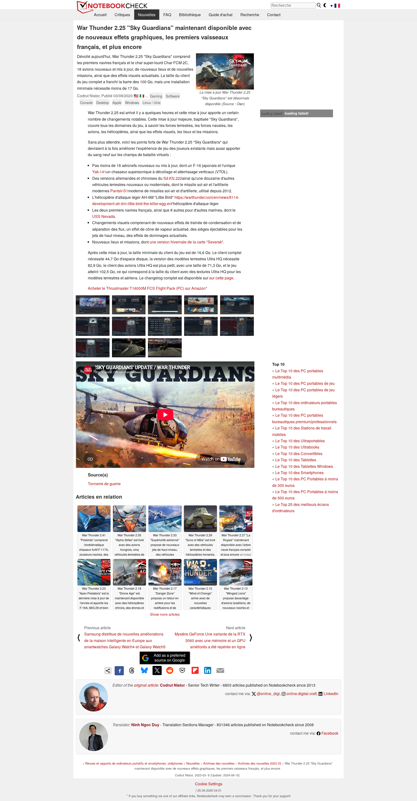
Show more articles (165, 614)
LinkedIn (330, 693)
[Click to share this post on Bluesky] (144, 670)
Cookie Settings (208, 784)
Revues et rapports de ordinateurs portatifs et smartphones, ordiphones (134, 763)
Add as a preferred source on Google (169, 657)
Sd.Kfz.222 (172, 178)
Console (86, 102)
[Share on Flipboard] (195, 670)
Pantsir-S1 (119, 190)
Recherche (249, 14)
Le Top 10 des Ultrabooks (297, 447)
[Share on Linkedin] (207, 670)
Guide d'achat (220, 14)
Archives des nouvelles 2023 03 (259, 763)
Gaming (156, 95)
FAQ (167, 14)
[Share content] (108, 670)
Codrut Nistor (172, 685)
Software (173, 95)
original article (146, 685)
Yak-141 (99, 171)
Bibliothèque (190, 14)
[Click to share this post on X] (157, 670)
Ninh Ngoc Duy (145, 724)
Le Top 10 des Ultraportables (300, 440)
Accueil (100, 14)
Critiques (122, 14)
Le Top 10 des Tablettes (295, 460)
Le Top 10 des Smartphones (299, 472)
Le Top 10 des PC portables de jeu (305, 383)
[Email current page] (220, 670)
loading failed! (272, 113)
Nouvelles (146, 14)
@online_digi (268, 693)
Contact (273, 14)
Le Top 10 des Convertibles (298, 453)
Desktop (102, 102)
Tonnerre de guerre (104, 483)
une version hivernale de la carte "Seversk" (186, 242)
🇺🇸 (136, 95)
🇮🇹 (141, 95)
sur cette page (221, 278)
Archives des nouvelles (218, 763)
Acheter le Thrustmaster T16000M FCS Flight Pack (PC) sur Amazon (147, 288)
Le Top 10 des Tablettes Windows (304, 466)
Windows (132, 102)
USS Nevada (103, 216)
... (146, 95)
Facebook (329, 733)
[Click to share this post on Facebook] (119, 670)
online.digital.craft (301, 693)
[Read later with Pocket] (182, 670)
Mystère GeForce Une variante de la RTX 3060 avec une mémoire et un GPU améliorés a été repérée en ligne (210, 640)
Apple (116, 102)
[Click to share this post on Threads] (131, 670)
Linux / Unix (151, 102)
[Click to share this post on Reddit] (169, 670)
